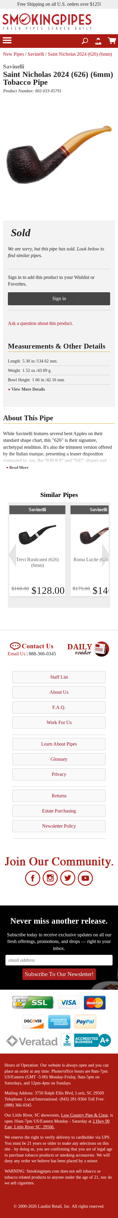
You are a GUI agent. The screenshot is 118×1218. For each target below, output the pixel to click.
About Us (59, 692)
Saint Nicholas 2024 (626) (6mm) (80, 54)
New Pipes (13, 54)
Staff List (59, 677)
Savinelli (36, 54)
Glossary (59, 759)
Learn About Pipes (59, 743)
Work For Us (59, 722)
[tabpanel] (37, 550)
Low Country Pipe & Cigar (84, 1115)
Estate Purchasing (59, 810)
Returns (59, 795)
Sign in (59, 298)
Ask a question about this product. (40, 323)
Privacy (59, 774)
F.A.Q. (59, 707)
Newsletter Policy (59, 826)
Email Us (16, 653)
